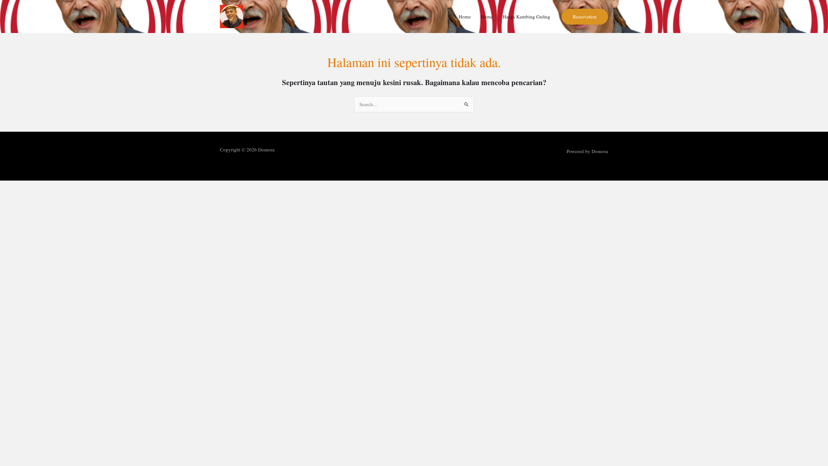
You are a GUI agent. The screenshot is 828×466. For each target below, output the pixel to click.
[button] (584, 17)
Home (465, 16)
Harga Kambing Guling (526, 16)
